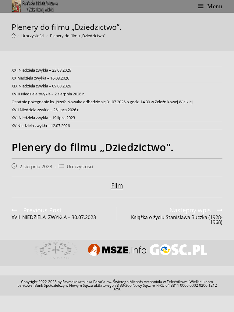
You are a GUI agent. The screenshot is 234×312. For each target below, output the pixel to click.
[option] (56, 250)
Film (117, 185)
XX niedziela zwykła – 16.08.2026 (40, 78)
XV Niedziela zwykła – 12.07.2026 (41, 125)
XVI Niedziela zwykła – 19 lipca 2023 (43, 117)
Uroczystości (80, 166)
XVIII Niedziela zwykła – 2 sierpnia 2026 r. (48, 94)
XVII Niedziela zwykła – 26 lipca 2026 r (45, 109)
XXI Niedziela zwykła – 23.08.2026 (41, 70)
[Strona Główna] (14, 35)
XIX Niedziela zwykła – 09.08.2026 (41, 86)
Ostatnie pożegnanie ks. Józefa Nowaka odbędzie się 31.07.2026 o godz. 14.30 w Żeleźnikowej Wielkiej (102, 102)
